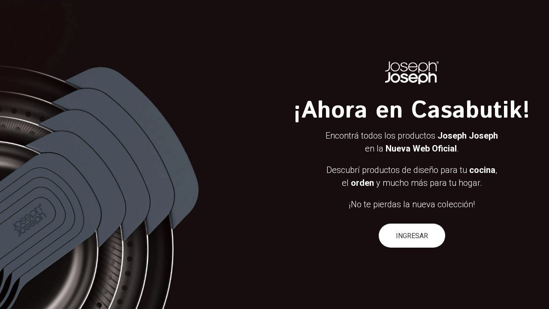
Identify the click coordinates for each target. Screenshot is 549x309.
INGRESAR (412, 236)
